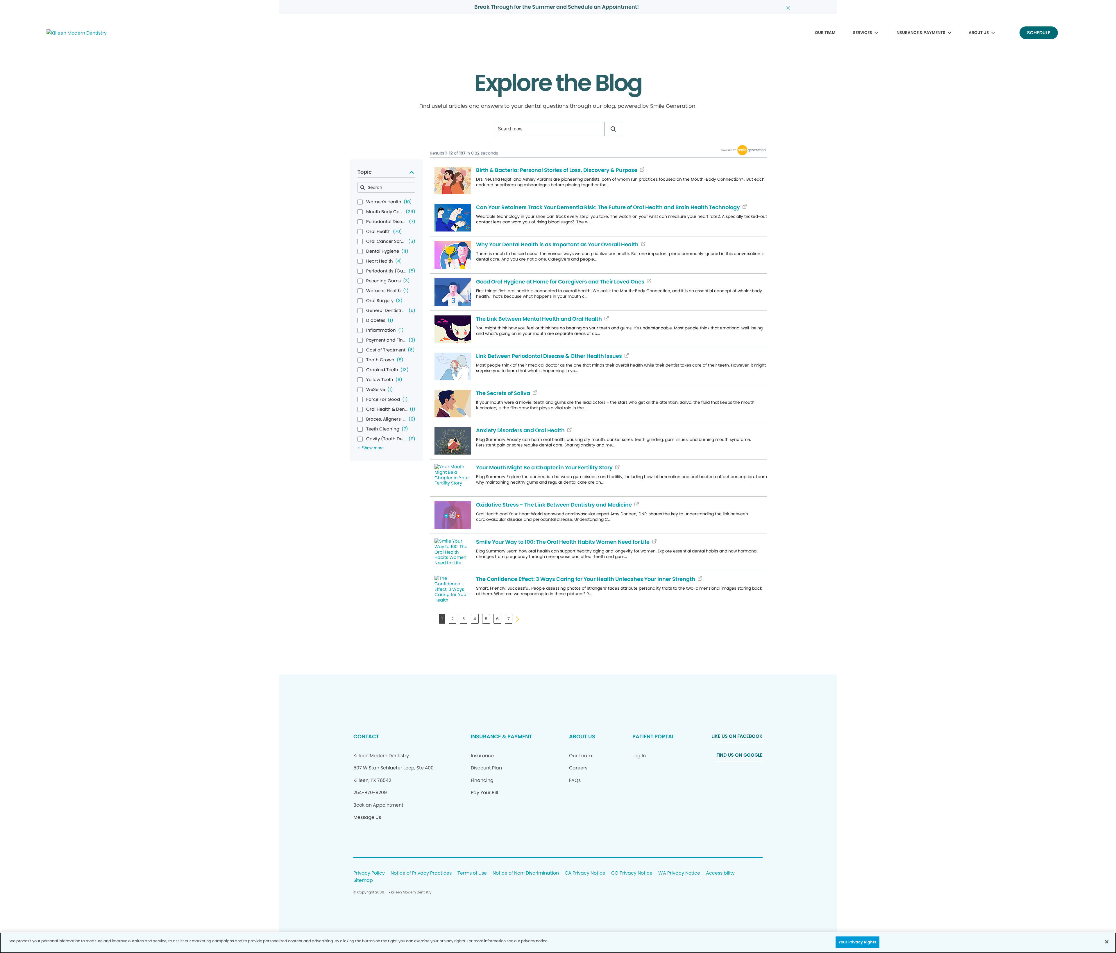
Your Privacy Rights (857, 942)
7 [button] (508, 619)
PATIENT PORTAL (653, 736)
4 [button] (474, 619)
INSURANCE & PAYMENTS (920, 32)
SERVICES (862, 32)
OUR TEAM (825, 32)
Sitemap (363, 880)
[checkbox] (360, 202)
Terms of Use (472, 873)
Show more (373, 447)
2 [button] (452, 619)
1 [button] (442, 619)
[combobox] (549, 129)
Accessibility (720, 873)
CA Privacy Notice (585, 873)
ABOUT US (979, 32)
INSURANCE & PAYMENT (501, 736)
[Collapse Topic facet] (411, 172)
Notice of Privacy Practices (421, 873)
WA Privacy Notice (679, 873)
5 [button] (486, 619)
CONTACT (366, 736)
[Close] (1106, 941)
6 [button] (497, 619)
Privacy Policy (369, 873)
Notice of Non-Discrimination (526, 873)
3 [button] (463, 619)
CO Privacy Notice (631, 873)
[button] (613, 129)
